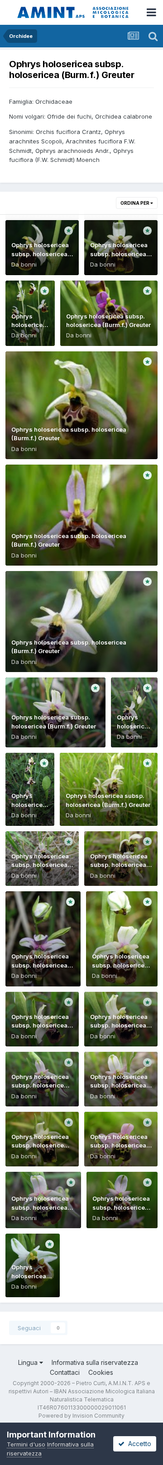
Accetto (138, 1443)
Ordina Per (135, 203)
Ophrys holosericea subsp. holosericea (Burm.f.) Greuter (40, 253)
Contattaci (65, 1372)
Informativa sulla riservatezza (95, 1362)
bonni (29, 264)
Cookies (100, 1372)
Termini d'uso (26, 1444)
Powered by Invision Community (81, 1415)
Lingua (28, 1362)
